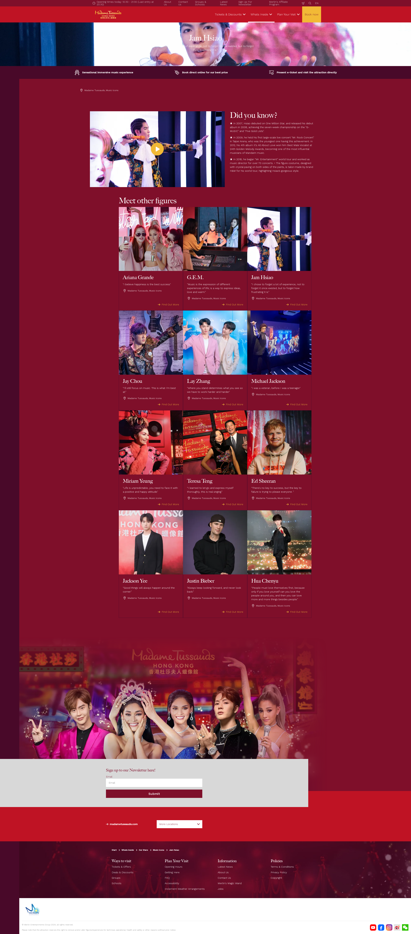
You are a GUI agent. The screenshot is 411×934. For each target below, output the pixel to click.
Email (109, 776)
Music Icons (158, 850)
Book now (312, 14)
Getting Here (172, 872)
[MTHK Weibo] (397, 927)
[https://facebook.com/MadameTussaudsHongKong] (381, 927)
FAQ (167, 877)
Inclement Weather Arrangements (185, 888)
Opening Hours (173, 866)
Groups (116, 877)
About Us (223, 872)
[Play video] (157, 149)
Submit (154, 794)
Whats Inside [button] (259, 14)
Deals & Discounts (122, 872)
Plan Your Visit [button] (286, 14)
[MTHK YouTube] (373, 927)
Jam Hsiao (174, 850)
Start (114, 850)
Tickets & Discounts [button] (228, 14)
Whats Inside (128, 850)
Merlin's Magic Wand (230, 883)
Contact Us (224, 877)
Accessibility (172, 883)
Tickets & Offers (121, 866)
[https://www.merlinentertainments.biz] (33, 909)
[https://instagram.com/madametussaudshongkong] (389, 927)
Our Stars (143, 850)
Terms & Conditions (282, 866)
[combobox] (179, 824)
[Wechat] (405, 927)
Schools (116, 883)
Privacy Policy (279, 872)
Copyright (276, 877)
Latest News (225, 866)
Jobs (220, 888)
